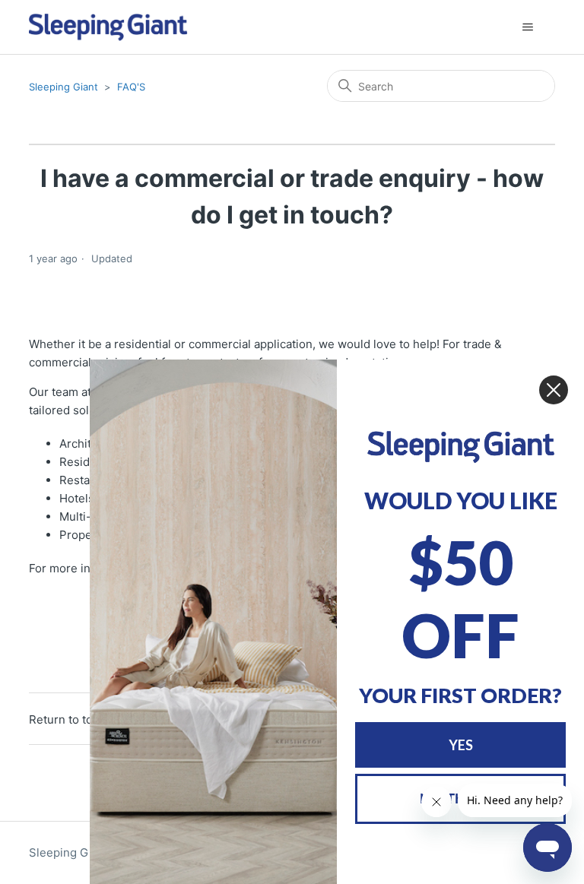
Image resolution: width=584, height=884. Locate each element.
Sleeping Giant (63, 87)
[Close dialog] (553, 390)
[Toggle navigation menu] (528, 27)
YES (461, 745)
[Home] (108, 27)
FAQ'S (131, 87)
